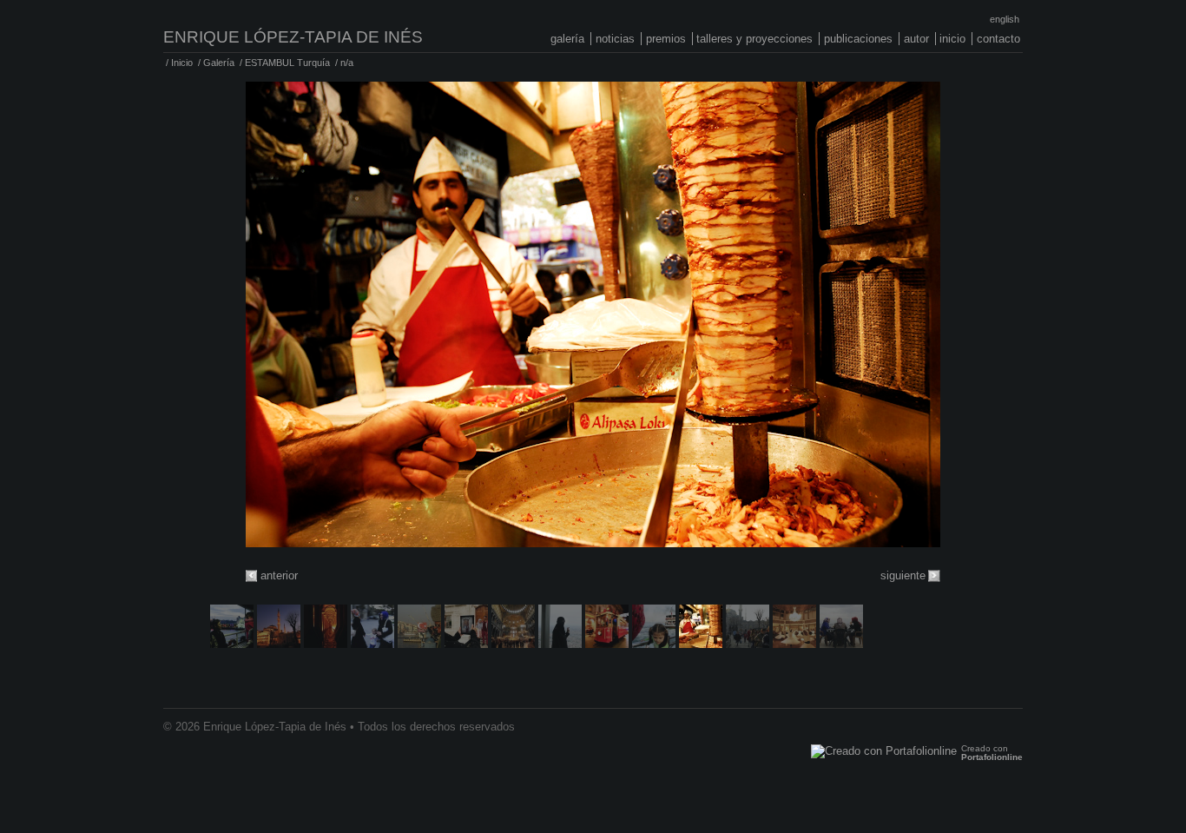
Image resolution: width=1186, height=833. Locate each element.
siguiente (903, 575)
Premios (666, 38)
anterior (279, 575)
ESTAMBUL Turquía (287, 62)
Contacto (998, 38)
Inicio (952, 38)
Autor (916, 38)
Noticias (615, 38)
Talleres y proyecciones (754, 38)
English (1004, 19)
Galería (567, 38)
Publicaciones (858, 38)
